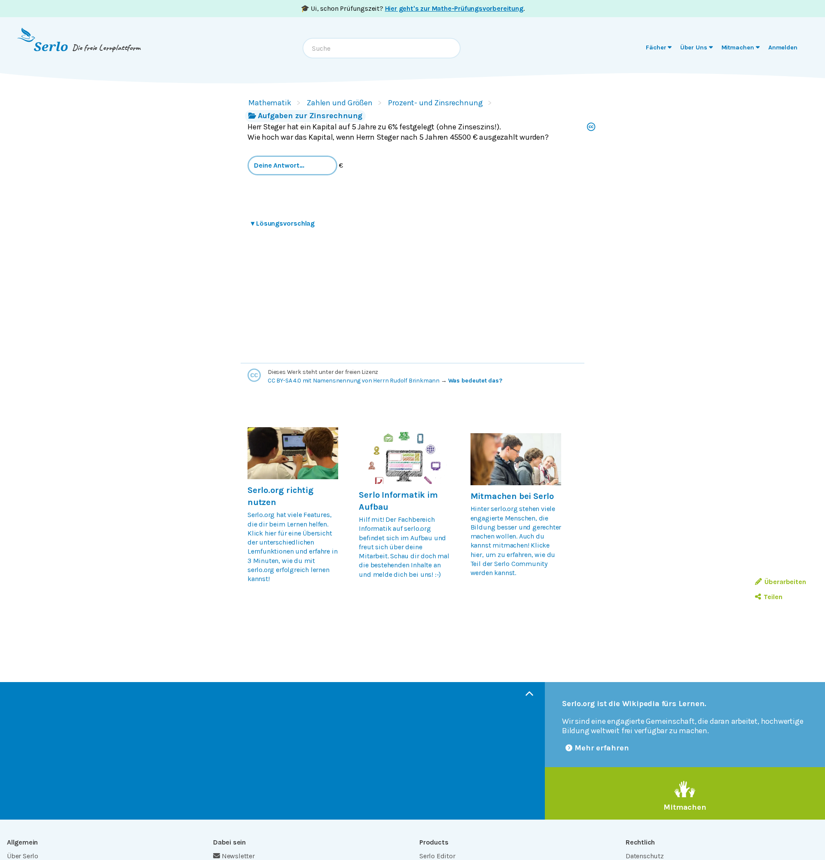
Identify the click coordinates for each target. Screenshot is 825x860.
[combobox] (381, 48)
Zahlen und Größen (340, 102)
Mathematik (269, 102)
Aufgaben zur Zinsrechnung (310, 115)
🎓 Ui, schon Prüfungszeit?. (413, 8)
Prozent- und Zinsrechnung (435, 102)
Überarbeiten (785, 582)
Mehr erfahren (601, 748)
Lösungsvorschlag (283, 223)
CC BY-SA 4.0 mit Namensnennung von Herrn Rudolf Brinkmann (354, 380)
